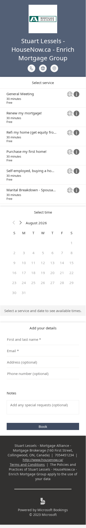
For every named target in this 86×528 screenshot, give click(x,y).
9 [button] (14, 262)
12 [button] (43, 262)
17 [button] (24, 272)
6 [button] (52, 252)
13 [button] (52, 262)
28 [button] (62, 282)
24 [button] (24, 282)
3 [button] (24, 252)
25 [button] (33, 282)
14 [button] (62, 262)
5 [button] (43, 252)
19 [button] (43, 272)
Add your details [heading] (43, 328)
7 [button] (62, 252)
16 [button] (14, 272)
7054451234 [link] (64, 455)
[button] (13, 223)
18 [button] (33, 272)
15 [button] (71, 262)
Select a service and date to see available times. (42, 310)
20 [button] (52, 272)
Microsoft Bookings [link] (52, 510)
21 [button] (62, 272)
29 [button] (71, 282)
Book (43, 426)
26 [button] (43, 282)
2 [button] (14, 252)
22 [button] (71, 272)
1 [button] (72, 242)
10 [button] (24, 262)
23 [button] (14, 282)
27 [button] (52, 282)
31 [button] (24, 292)
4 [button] (33, 252)
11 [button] (33, 262)
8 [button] (72, 252)
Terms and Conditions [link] (27, 464)
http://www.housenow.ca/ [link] (43, 460)
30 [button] (14, 292)
